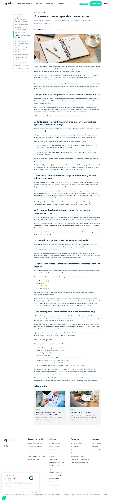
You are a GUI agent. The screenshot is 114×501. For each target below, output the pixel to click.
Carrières (95, 446)
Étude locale (52, 456)
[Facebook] (4, 446)
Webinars (73, 450)
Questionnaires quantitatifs (35, 443)
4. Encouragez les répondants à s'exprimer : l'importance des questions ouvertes (22, 42)
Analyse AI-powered (33, 450)
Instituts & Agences (54, 485)
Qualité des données (33, 459)
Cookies (79, 494)
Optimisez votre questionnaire (79, 462)
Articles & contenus (76, 443)
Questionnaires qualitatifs (35, 446)
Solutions (39, 3)
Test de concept (53, 459)
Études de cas (75, 446)
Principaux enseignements (23, 68)
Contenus (37, 12)
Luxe (50, 482)
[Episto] (8, 3)
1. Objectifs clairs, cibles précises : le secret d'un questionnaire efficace (21, 19)
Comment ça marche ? (24, 3)
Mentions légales (38, 494)
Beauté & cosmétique (55, 466)
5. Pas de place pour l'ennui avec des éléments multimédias (22, 49)
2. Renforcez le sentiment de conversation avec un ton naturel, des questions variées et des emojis (22, 26)
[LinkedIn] (7, 446)
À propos (61, 3)
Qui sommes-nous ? (97, 443)
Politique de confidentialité (52, 494)
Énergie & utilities (54, 478)
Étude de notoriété (54, 443)
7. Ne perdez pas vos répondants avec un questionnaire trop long (21, 63)
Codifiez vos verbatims (77, 456)
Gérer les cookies (95, 494)
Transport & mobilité (55, 475)
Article (43, 12)
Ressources (49, 3)
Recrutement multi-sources (35, 453)
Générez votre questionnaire (79, 453)
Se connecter (83, 3)
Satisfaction (52, 450)
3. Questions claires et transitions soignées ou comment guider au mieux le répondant (22, 34)
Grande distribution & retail (56, 462)
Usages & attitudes (54, 446)
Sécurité (85, 494)
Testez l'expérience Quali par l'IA (80, 459)
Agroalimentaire (54, 469)
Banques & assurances (55, 472)
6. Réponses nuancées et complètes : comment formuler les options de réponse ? (21, 56)
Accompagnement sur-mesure (36, 456)
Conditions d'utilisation (68, 494)
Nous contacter (96, 3)
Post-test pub (53, 453)
